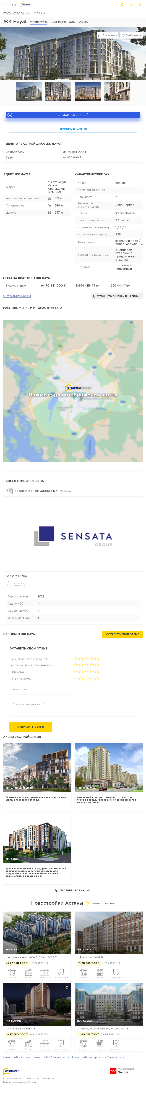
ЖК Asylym (85, 1021)
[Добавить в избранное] (67, 916)
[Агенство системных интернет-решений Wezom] (122, 1071)
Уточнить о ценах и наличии (118, 296)
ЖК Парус (13, 1021)
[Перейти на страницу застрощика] (73, 536)
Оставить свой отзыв (122, 634)
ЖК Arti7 (84, 949)
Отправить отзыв (30, 727)
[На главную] (25, 5)
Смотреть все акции (74, 891)
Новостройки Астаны (16, 13)
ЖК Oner (12, 949)
